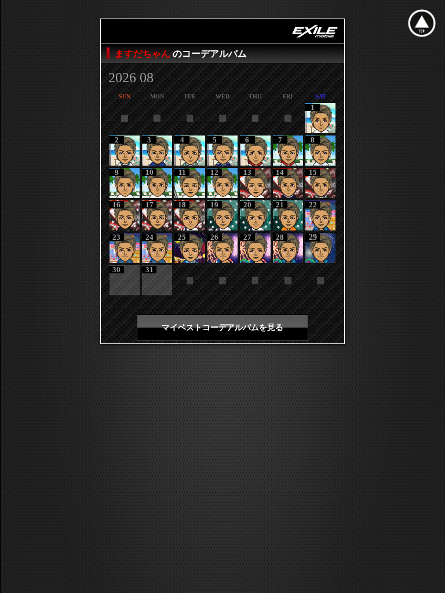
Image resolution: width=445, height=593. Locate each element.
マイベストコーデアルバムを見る (222, 327)
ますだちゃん (144, 53)
